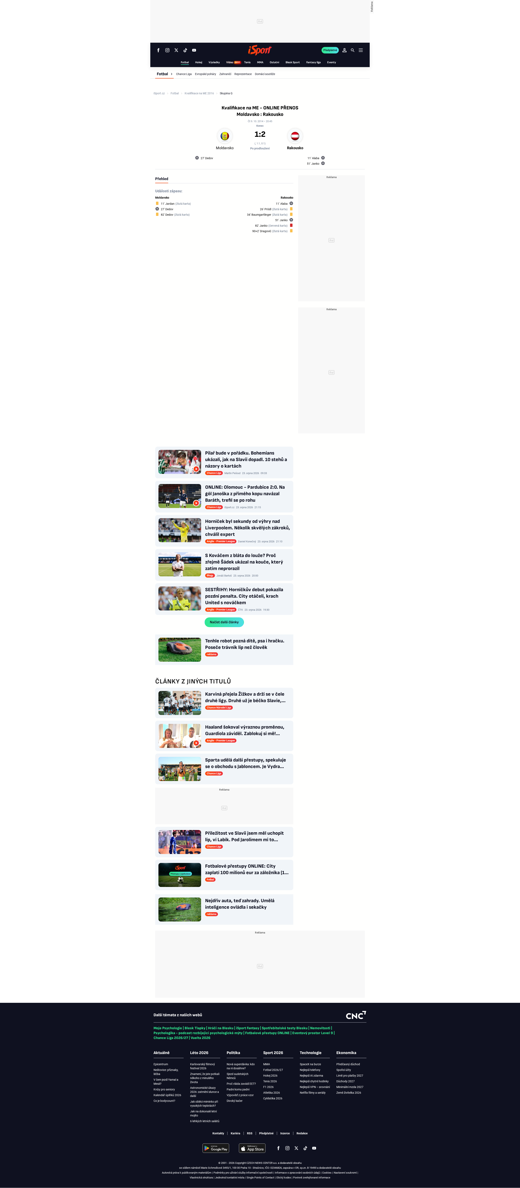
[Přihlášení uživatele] (344, 50)
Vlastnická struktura (201, 1177)
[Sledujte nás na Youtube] (194, 50)
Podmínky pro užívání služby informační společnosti (243, 1172)
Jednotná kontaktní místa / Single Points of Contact (244, 1177)
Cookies (327, 1172)
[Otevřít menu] (361, 50)
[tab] (161, 178)
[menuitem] (164, 74)
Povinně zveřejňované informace (311, 1177)
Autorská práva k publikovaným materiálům (186, 1172)
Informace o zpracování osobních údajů (297, 1172)
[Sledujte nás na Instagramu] (167, 50)
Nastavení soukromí (345, 1172)
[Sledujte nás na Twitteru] (176, 50)
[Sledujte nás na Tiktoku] (185, 50)
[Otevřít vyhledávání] (353, 50)
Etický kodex (283, 1177)
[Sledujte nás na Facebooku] (158, 50)
